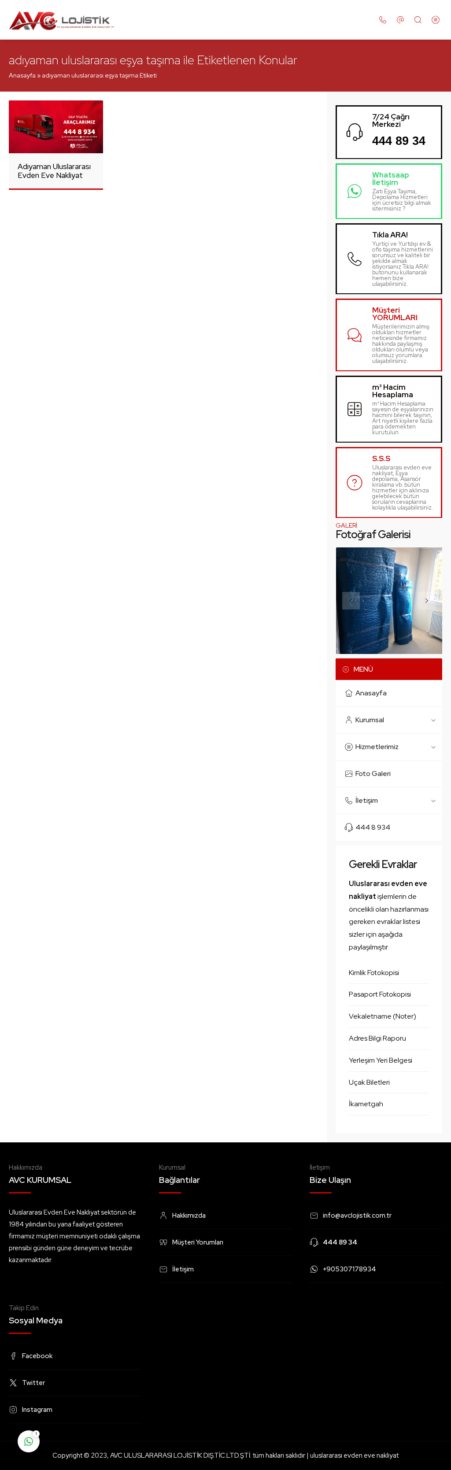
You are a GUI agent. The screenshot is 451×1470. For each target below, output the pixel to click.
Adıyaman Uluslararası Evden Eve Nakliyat (54, 171)
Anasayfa (22, 75)
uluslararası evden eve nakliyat (354, 1455)
